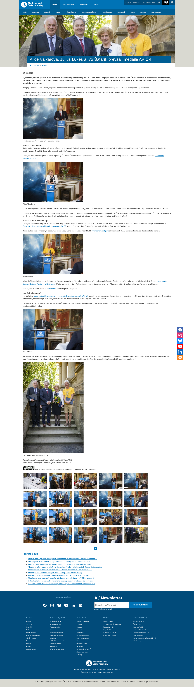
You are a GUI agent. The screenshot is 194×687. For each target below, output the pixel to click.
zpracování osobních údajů (103, 609)
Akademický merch (83, 652)
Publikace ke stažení (110, 632)
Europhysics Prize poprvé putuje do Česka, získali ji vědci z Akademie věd (59, 561)
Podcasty (80, 630)
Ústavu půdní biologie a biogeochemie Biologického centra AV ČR (61, 296)
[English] (165, 2)
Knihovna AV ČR (138, 627)
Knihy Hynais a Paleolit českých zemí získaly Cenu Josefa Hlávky (55, 572)
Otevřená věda (138, 635)
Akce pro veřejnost (83, 621)
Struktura (35, 12)
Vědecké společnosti (56, 641)
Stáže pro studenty (83, 641)
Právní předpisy (71, 12)
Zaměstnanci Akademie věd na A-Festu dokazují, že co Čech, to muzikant (58, 575)
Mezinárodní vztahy (56, 635)
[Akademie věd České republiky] (97, 665)
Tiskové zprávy (108, 621)
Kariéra (132, 12)
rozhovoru (52, 288)
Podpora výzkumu (56, 621)
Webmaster (153, 682)
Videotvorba (80, 632)
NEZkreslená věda (83, 635)
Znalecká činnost (55, 643)
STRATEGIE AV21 (149, 2)
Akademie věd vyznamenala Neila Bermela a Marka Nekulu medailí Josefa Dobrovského (65, 567)
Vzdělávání (53, 638)
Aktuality (45, 65)
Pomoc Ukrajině (55, 627)
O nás (55, 4)
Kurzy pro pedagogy (83, 638)
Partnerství (53, 646)
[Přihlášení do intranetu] (159, 2)
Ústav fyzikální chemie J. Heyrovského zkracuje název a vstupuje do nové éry (60, 581)
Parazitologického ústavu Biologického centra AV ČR (44, 226)
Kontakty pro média (109, 635)
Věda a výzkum (68, 4)
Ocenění (47, 12)
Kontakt (143, 12)
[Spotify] (80, 605)
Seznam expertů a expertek (112, 624)
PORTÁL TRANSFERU (133, 2)
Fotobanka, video (108, 627)
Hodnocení (121, 12)
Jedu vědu (80, 646)
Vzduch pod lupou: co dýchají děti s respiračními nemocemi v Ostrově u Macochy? (62, 559)
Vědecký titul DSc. (56, 624)
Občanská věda (82, 643)
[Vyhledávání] (172, 2)
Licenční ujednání (91, 682)
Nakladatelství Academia (141, 630)
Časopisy (80, 627)
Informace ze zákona (89, 12)
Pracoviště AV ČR (138, 621)
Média (96, 4)
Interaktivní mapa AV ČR (84, 649)
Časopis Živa (137, 624)
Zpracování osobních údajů (137, 682)
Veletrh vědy (137, 641)
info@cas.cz (116, 669)
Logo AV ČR (107, 630)
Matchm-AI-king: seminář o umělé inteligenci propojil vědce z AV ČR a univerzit (61, 578)
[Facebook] (45, 605)
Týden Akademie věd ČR (141, 632)
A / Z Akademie (156, 12)
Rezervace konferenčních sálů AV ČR (145, 638)
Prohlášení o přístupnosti (116, 682)
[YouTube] (66, 605)
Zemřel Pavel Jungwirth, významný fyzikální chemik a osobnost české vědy (59, 564)
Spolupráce (53, 630)
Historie (57, 12)
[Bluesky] (59, 605)
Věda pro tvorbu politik (57, 649)
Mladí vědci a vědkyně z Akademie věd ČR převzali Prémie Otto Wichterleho (60, 570)
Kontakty (79, 655)
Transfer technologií (56, 632)
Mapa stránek (77, 682)
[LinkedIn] (73, 605)
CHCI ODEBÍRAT (140, 605)
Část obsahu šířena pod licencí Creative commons (97, 672)
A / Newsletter (108, 598)
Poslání (24, 12)
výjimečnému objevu (100, 231)
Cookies (102, 682)
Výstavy (79, 624)
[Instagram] (52, 605)
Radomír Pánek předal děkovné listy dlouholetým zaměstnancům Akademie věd (61, 584)
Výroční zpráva (106, 12)
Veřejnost (84, 4)
